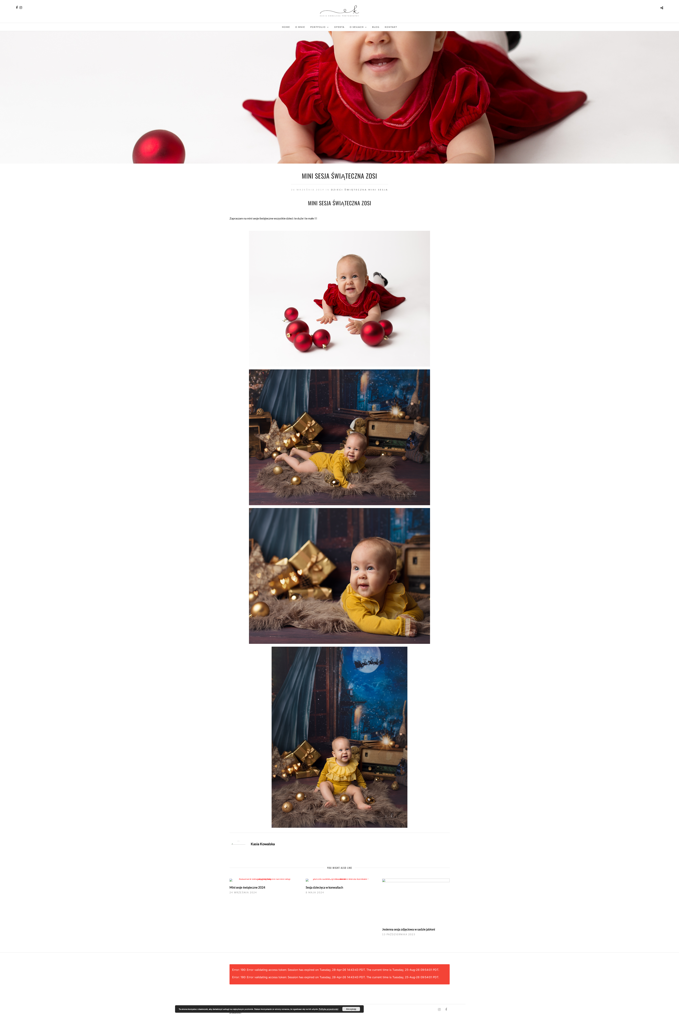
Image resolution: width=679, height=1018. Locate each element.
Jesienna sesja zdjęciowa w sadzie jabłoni (408, 929)
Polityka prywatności (328, 1009)
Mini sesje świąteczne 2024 (247, 887)
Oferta (339, 27)
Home (286, 27)
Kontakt (391, 27)
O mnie (300, 27)
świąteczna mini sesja (366, 189)
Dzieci (337, 189)
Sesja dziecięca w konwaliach (324, 887)
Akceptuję (351, 1009)
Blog (375, 27)
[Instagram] (20, 7)
